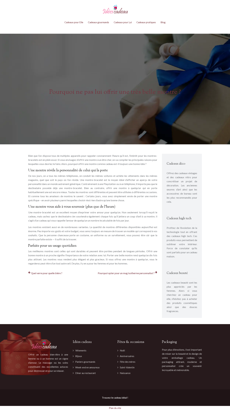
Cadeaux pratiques (146, 22)
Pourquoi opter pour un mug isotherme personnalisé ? (126, 273)
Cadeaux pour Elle (73, 22)
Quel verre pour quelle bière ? (46, 273)
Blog (163, 22)
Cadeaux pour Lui (123, 22)
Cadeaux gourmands (98, 22)
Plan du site (115, 407)
